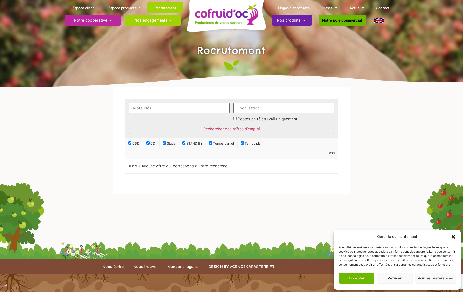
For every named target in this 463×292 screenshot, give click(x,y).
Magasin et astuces (294, 8)
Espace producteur (124, 8)
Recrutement (165, 8)
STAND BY (194, 143)
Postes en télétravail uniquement (267, 119)
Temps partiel (223, 143)
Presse (327, 8)
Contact (382, 8)
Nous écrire (113, 266)
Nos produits (288, 20)
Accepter (356, 278)
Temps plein (253, 143)
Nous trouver (145, 266)
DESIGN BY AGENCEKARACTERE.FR (241, 266)
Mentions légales (183, 266)
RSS (332, 153)
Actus (354, 8)
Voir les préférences (435, 278)
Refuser (395, 278)
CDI (153, 143)
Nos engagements (150, 20)
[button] (453, 237)
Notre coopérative (90, 20)
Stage (171, 143)
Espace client (83, 8)
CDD (135, 143)
